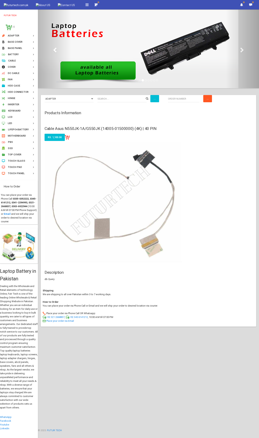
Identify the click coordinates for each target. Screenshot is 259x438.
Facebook (5, 420)
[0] (13, 27)
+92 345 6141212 (78, 317)
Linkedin (4, 428)
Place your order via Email (60, 320)
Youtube (4, 424)
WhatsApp (6, 417)
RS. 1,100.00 (55, 137)
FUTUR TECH (54, 430)
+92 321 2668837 (55, 317)
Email (7, 213)
